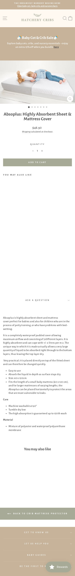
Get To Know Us (36, 532)
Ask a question (37, 300)
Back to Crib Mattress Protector (40, 513)
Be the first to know (37, 566)
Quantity (37, 144)
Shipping (26, 132)
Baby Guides (36, 555)
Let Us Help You (36, 544)
